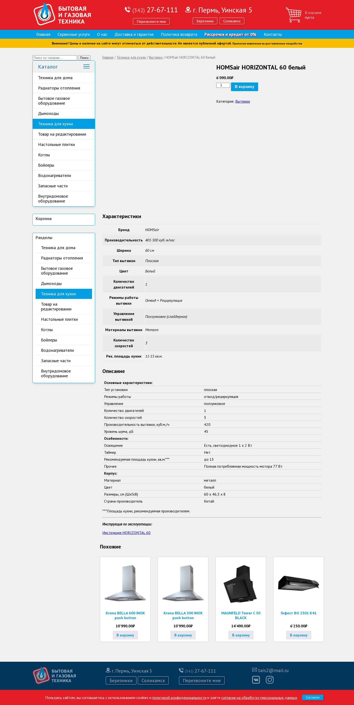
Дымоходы (48, 113)
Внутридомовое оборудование (53, 198)
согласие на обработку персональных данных (259, 697)
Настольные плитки (56, 144)
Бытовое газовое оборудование (54, 100)
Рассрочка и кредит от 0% (230, 34)
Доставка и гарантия (134, 34)
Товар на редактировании (62, 134)
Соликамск (232, 21)
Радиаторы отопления (59, 88)
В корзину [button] (125, 635)
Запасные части (53, 186)
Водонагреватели (54, 175)
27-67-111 (155, 9)
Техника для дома (55, 77)
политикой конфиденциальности (179, 697)
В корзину (244, 87)
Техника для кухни (55, 123)
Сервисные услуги (74, 34)
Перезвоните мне (151, 21)
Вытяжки (156, 57)
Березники (205, 21)
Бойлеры (46, 165)
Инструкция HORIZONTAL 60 (126, 532)
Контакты (273, 34)
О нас (102, 34)
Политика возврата (179, 34)
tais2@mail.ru (273, 670)
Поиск (84, 58)
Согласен (313, 697)
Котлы (44, 154)
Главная (43, 34)
